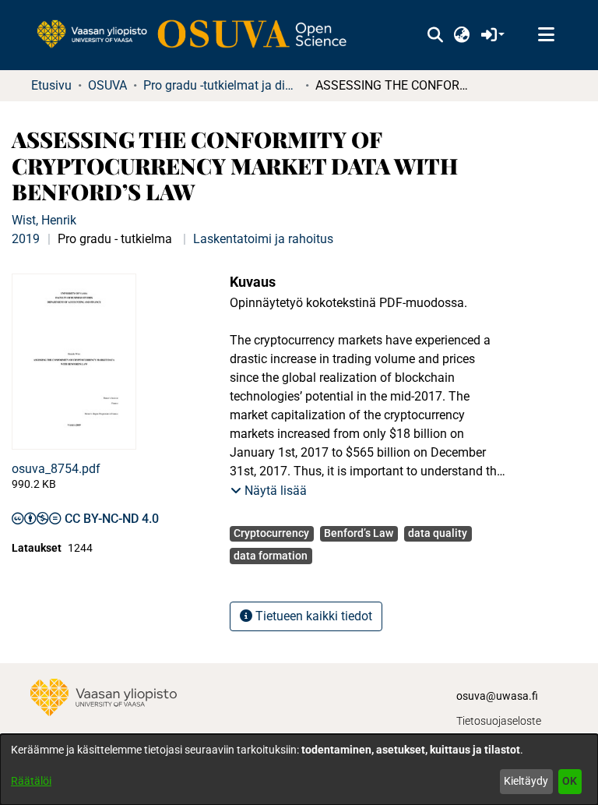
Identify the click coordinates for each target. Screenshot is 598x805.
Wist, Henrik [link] (44, 220)
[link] (199, 35)
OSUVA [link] (107, 85)
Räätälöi (31, 781)
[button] (435, 35)
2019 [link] (26, 238)
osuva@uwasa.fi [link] (497, 696)
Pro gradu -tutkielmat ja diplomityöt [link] (221, 85)
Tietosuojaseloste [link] (498, 721)
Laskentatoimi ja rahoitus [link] (263, 238)
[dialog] (299, 769)
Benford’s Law (358, 533)
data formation (271, 555)
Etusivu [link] (51, 85)
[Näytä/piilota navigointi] (546, 35)
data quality (437, 533)
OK (569, 781)
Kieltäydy (526, 781)
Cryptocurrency (271, 533)
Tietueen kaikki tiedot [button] (312, 616)
